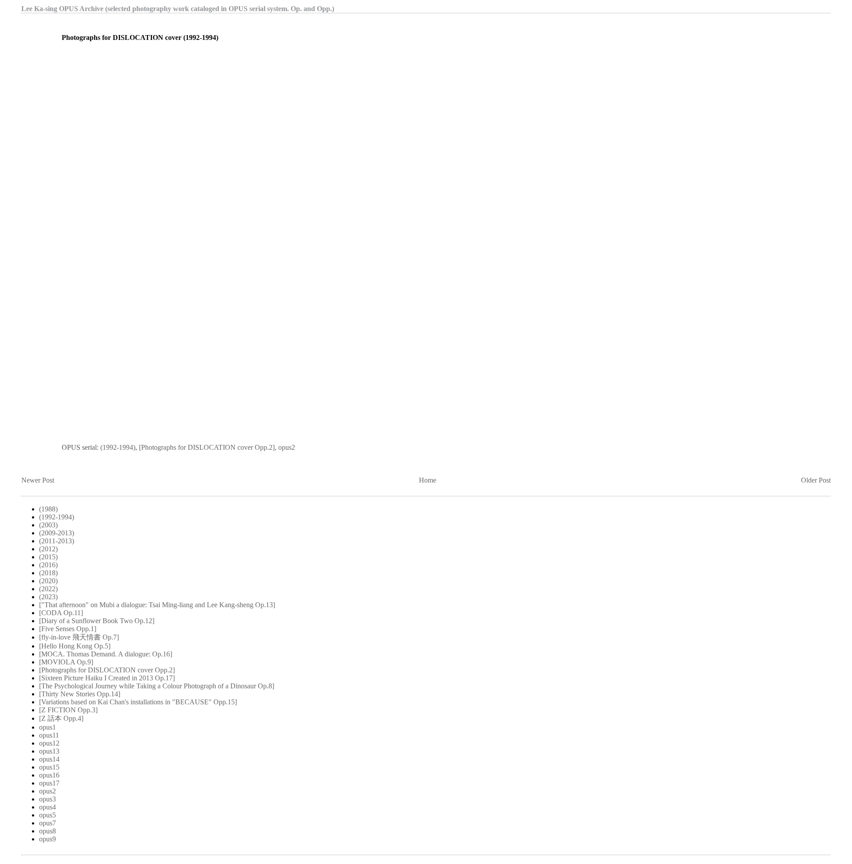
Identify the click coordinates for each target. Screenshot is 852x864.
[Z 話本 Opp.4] (61, 718)
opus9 (47, 839)
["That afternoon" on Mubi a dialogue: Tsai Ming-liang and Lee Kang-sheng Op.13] (157, 605)
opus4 (47, 807)
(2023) (48, 597)
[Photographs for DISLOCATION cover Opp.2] (207, 447)
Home (427, 480)
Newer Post (37, 480)
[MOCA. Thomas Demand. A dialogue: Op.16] (105, 654)
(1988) (48, 509)
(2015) (48, 557)
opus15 (49, 767)
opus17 (49, 783)
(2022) (48, 589)
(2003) (48, 525)
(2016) (48, 565)
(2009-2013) (56, 533)
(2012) (48, 549)
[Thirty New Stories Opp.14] (79, 694)
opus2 (286, 447)
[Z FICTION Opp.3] (68, 710)
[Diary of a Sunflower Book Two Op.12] (96, 620)
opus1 (47, 727)
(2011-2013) (56, 541)
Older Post (816, 480)
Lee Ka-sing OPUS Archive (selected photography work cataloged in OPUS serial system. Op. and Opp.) (177, 8)
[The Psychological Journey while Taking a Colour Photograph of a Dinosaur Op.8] (156, 686)
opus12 (49, 743)
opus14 (49, 759)
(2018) (48, 573)
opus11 (49, 735)
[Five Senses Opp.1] (67, 628)
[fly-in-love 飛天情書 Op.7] (79, 637)
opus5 (47, 815)
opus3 (47, 799)
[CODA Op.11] (61, 613)
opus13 (49, 751)
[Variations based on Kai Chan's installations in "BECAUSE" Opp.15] (138, 702)
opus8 (47, 831)
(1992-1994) (117, 447)
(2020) (48, 581)
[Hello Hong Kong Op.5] (74, 646)
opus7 (47, 823)
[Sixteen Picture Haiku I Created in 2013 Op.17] (107, 678)
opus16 (49, 775)
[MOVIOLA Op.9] (66, 662)
